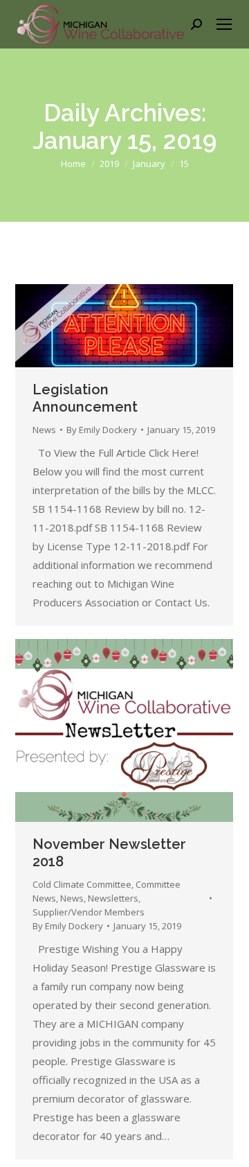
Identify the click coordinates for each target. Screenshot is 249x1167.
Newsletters (113, 898)
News (44, 429)
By (101, 429)
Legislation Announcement (85, 398)
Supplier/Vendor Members (89, 912)
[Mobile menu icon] (224, 24)
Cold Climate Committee (82, 884)
